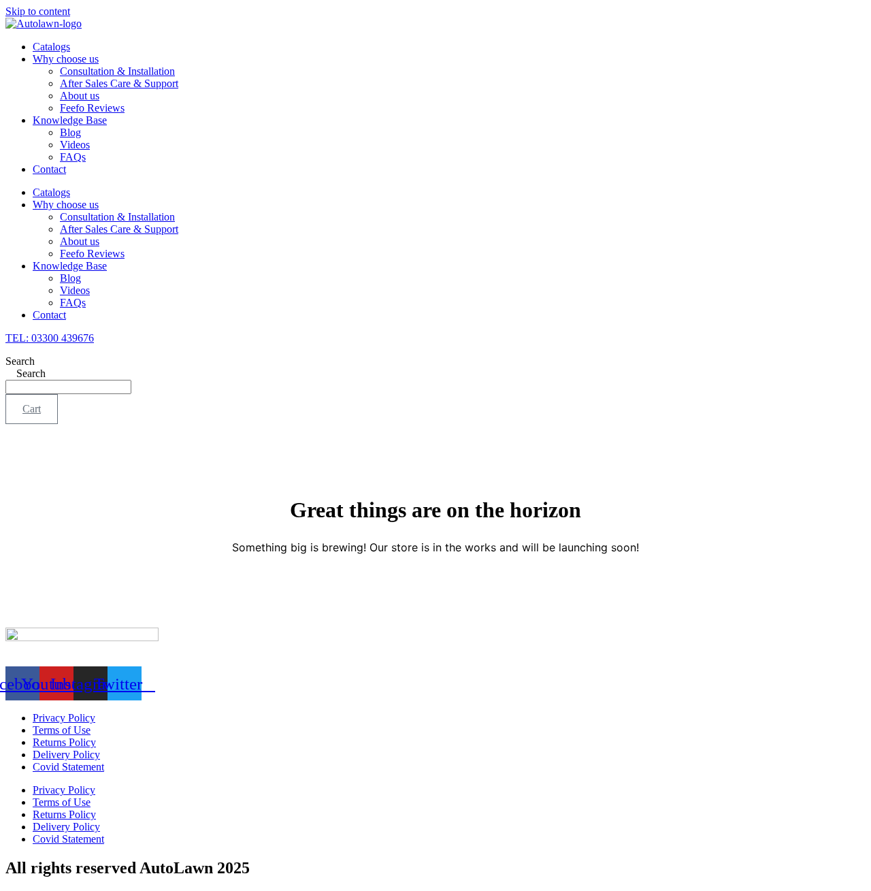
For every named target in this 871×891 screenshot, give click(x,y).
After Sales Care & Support (119, 83)
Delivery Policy (66, 754)
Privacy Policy (64, 718)
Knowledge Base (70, 120)
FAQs (73, 157)
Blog (70, 132)
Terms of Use (62, 730)
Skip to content (37, 11)
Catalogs (51, 46)
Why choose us (66, 59)
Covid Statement (68, 767)
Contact (49, 169)
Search (20, 361)
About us (79, 95)
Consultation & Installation (117, 71)
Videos (75, 144)
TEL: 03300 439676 (49, 338)
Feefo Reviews (92, 108)
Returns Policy (64, 742)
